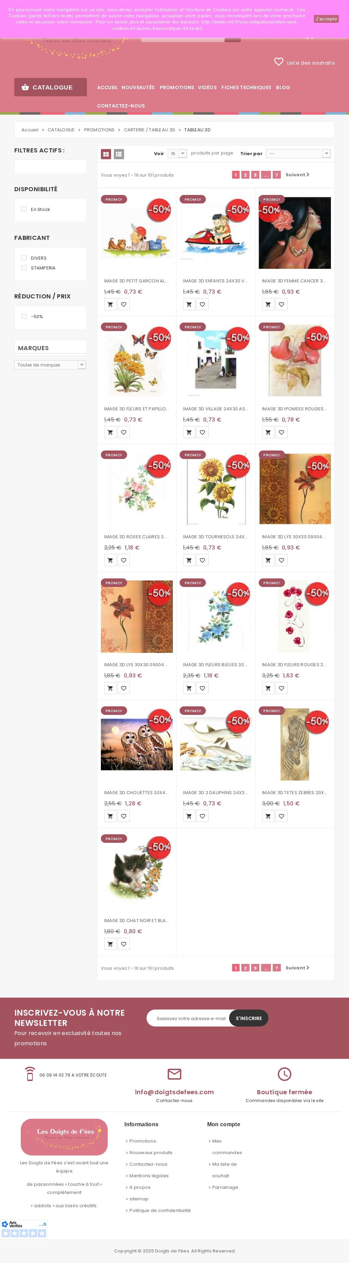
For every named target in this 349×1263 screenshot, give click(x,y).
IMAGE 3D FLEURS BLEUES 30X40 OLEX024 (215, 665)
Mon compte (223, 1124)
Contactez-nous (148, 1164)
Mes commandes (227, 1147)
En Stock (40, 209)
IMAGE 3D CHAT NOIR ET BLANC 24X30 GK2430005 (137, 920)
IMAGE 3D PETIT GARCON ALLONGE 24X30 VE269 (137, 281)
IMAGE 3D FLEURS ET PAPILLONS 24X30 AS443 (137, 409)
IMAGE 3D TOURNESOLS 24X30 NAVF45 (215, 537)
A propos (140, 1187)
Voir (159, 153)
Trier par (251, 153)
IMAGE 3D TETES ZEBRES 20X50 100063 (295, 792)
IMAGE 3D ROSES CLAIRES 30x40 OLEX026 (137, 537)
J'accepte (326, 18)
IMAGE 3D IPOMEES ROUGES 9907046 (295, 409)
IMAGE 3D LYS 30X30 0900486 (137, 665)
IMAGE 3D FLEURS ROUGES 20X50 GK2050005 (295, 665)
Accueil (30, 130)
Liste (119, 154)
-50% (37, 316)
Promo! (114, 199)
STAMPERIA (43, 268)
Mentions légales (149, 1175)
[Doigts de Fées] (72, 39)
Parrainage (225, 1187)
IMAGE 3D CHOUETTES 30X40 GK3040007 (137, 792)
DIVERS (39, 258)
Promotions (143, 1141)
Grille (106, 154)
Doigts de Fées (172, 1251)
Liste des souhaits (304, 61)
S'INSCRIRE (249, 1018)
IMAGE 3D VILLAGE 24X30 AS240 (215, 409)
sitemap (139, 1199)
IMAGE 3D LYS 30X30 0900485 (295, 537)
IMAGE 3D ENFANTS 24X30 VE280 (215, 281)
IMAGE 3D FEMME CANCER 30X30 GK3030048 (295, 281)
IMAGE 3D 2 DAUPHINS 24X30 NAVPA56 (215, 792)
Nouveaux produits (151, 1152)
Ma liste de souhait (224, 1170)
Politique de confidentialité (160, 1210)
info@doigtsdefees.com (174, 1092)
